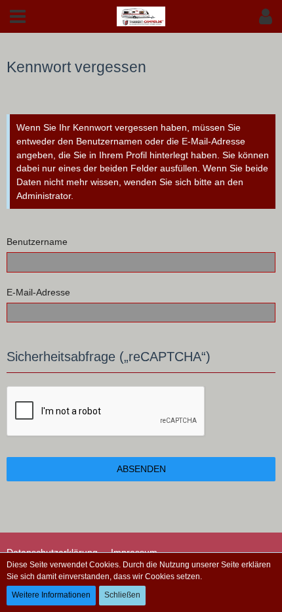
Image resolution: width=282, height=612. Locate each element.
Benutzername (37, 241)
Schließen (122, 595)
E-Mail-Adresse (38, 292)
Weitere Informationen (51, 595)
